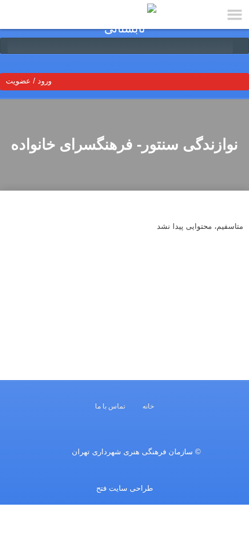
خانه (148, 406)
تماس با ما (110, 406)
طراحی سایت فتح (124, 488)
